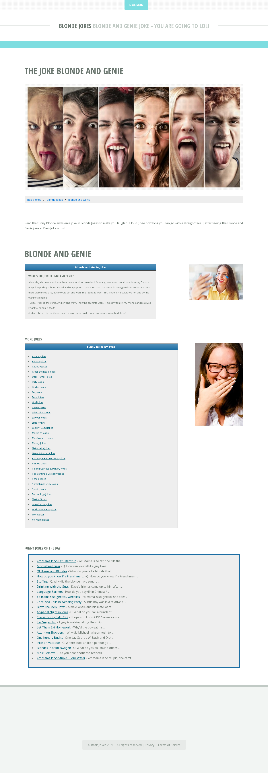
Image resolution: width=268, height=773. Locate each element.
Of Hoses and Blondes (52, 571)
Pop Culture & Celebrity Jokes (48, 473)
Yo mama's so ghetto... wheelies (58, 597)
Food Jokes (38, 397)
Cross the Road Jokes (44, 371)
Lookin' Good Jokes (42, 427)
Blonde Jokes (75, 26)
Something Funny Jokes (45, 484)
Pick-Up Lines (39, 463)
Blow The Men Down (51, 607)
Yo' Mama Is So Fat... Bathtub (56, 561)
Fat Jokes (37, 392)
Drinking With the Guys (53, 587)
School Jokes (39, 478)
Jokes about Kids (41, 412)
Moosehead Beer (48, 566)
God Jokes (37, 402)
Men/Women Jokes (42, 438)
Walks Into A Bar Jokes (44, 509)
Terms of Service (169, 745)
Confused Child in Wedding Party (59, 602)
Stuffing (42, 581)
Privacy (149, 745)
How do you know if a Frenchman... (60, 576)
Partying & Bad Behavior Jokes (48, 458)
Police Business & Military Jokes (49, 468)
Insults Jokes (39, 407)
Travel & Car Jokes (42, 504)
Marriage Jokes (40, 433)
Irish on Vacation (48, 643)
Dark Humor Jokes (42, 376)
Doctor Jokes (39, 387)
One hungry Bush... (50, 638)
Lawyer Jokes (39, 417)
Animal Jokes (39, 356)
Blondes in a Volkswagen (54, 648)
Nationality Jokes (41, 448)
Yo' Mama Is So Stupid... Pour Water (61, 658)
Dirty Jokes (38, 381)
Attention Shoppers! (50, 632)
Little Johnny (38, 422)
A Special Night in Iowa (52, 612)
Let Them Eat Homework (54, 627)
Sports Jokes (39, 489)
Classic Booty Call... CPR (52, 617)
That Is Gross (39, 499)
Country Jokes (39, 366)
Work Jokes (38, 514)
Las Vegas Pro (46, 622)
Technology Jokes (41, 494)
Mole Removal (46, 653)
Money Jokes (39, 443)
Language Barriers (50, 592)
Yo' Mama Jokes (40, 519)
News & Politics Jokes (43, 453)
